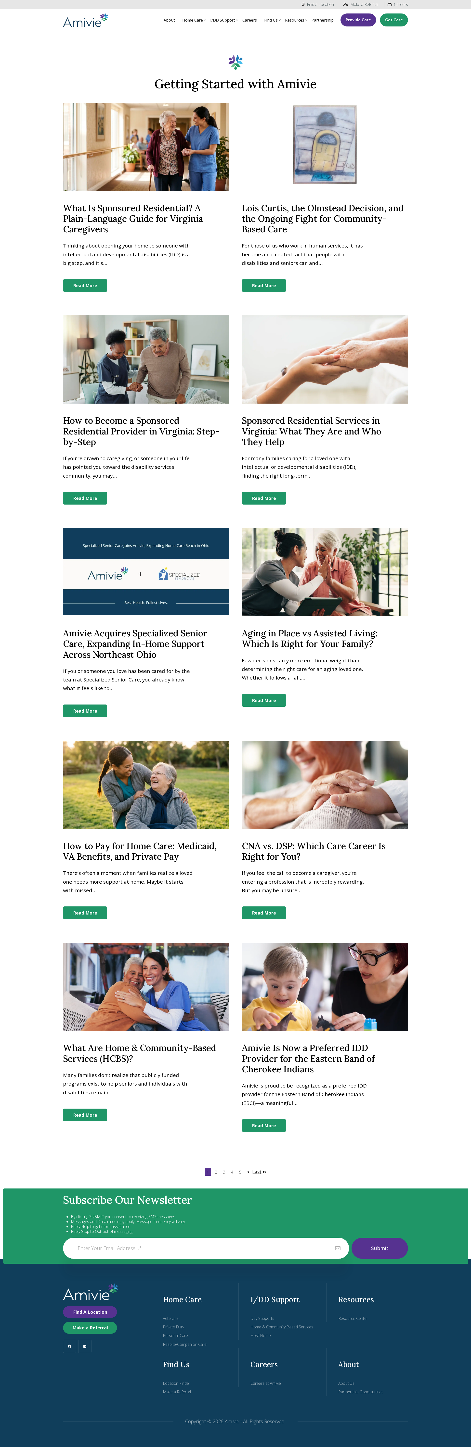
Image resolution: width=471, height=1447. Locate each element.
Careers (401, 4)
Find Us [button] (271, 20)
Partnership (323, 20)
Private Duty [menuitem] (173, 1327)
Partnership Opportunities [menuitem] (360, 1392)
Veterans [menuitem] (171, 1318)
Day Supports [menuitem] (262, 1318)
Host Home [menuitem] (260, 1335)
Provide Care (358, 20)
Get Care (394, 20)
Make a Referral (364, 4)
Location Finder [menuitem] (176, 1383)
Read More (85, 285)
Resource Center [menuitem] (353, 1318)
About (169, 20)
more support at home (116, 881)
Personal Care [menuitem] (175, 1335)
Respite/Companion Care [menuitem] (185, 1344)
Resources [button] (294, 20)
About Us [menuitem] (346, 1383)
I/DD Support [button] (222, 20)
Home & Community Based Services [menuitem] (281, 1327)
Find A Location (90, 1312)
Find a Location (320, 4)
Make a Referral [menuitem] (177, 1392)
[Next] (247, 1172)
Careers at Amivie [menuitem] (265, 1383)
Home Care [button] (192, 20)
